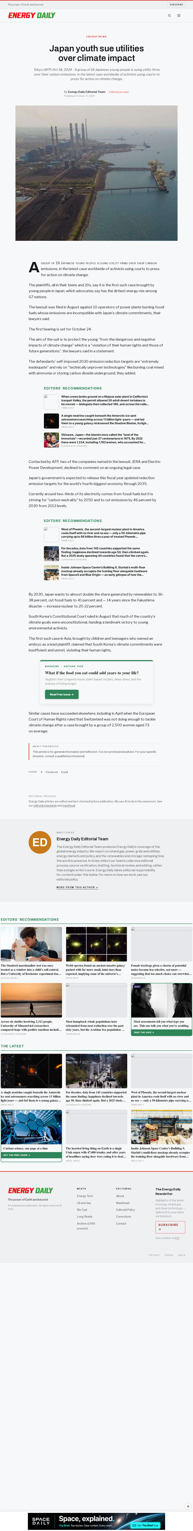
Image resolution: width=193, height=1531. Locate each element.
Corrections (123, 1216)
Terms (169, 1255)
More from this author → (77, 887)
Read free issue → (62, 694)
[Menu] (179, 15)
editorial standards (45, 805)
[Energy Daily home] (32, 15)
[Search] (169, 15)
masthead (68, 805)
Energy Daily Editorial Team (86, 92)
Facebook (52, 772)
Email (64, 772)
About (120, 1196)
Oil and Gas (84, 1203)
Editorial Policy (125, 1210)
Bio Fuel (82, 1210)
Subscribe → (168, 1227)
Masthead (122, 1203)
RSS (177, 1238)
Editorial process (119, 92)
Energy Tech (85, 1196)
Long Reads (85, 1216)
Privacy (154, 1255)
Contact (121, 1223)
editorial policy (67, 879)
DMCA (181, 1255)
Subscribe (176, 4)
